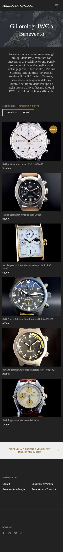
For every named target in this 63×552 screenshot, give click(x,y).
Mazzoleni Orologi (17, 5)
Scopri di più (20, 168)
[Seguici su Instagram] (9, 533)
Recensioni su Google (13, 489)
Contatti (6, 483)
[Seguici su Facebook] (4, 533)
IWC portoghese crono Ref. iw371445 (22, 164)
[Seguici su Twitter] (15, 533)
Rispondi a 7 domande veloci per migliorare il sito (29, 450)
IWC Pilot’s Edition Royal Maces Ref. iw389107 (27, 319)
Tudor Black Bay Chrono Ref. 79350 (22, 214)
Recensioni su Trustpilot (44, 489)
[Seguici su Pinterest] (21, 533)
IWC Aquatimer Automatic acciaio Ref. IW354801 (28, 369)
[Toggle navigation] (56, 6)
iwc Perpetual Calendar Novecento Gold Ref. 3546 (26, 267)
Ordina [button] (10, 112)
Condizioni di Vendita (42, 483)
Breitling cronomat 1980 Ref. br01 (20, 420)
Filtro (27, 112)
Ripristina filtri (29, 105)
